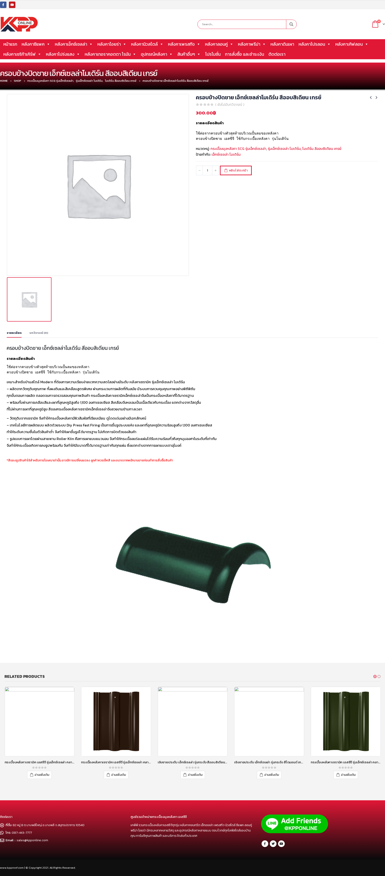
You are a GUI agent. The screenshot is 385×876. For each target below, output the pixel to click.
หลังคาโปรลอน (312, 44)
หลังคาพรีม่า (249, 44)
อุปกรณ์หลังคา (154, 54)
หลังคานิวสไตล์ (144, 44)
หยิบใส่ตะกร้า (238, 170)
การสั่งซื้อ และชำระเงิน (244, 54)
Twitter (273, 843)
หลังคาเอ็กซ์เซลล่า (71, 44)
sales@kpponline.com (32, 840)
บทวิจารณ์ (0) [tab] (38, 333)
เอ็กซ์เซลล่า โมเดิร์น (226, 154)
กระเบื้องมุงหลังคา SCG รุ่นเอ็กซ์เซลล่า (238, 148)
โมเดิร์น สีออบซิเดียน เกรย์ (321, 148)
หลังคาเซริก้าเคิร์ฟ (19, 54)
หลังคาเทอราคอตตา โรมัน (108, 54)
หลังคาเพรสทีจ (181, 44)
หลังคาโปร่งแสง (60, 54)
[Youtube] (12, 5)
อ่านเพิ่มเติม (42, 774)
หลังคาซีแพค (33, 44)
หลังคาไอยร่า (109, 44)
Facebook (265, 843)
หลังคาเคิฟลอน (349, 44)
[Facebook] (3, 5)
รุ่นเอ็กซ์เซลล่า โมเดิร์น (284, 148)
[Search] (291, 24)
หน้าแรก (10, 44)
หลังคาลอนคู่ (216, 44)
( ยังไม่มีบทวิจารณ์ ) (229, 104)
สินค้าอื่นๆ (186, 54)
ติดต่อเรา (276, 54)
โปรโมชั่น (213, 54)
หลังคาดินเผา (282, 44)
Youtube (281, 843)
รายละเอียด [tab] (14, 333)
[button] (375, 676)
